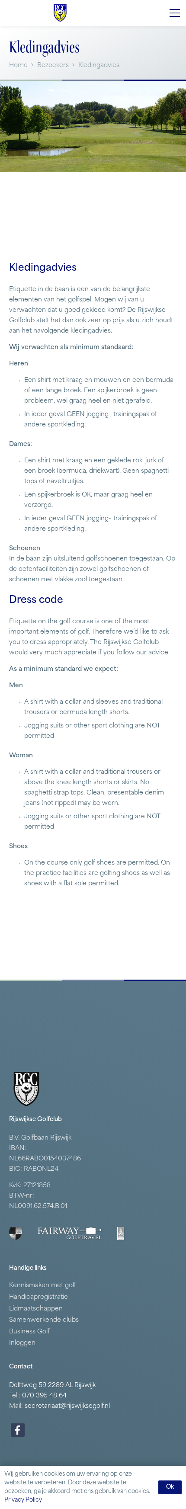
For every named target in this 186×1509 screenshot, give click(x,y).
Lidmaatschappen (36, 1309)
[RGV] (60, 13)
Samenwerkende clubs (44, 1320)
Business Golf (29, 1332)
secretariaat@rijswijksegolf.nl (67, 1406)
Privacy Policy (23, 1500)
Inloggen (22, 1343)
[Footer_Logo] (15, 1233)
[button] (175, 13)
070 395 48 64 (44, 1396)
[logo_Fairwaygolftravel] (69, 1233)
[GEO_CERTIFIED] (120, 1233)
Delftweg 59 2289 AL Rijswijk (52, 1385)
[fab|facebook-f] (17, 1430)
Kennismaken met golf (42, 1285)
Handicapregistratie (38, 1297)
